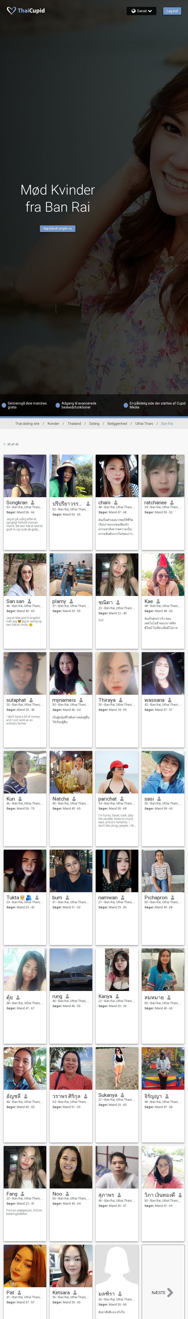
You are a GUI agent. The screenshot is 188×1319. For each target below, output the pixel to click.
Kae (148, 601)
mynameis (64, 700)
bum (57, 898)
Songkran (16, 503)
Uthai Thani (144, 424)
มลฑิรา (106, 1294)
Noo (57, 1194)
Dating (94, 424)
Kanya (105, 996)
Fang (11, 1194)
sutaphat (16, 700)
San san (15, 601)
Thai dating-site (27, 424)
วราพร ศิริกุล (66, 1096)
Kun (10, 799)
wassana (154, 700)
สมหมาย (154, 997)
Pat (10, 1293)
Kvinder (53, 424)
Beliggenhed (117, 424)
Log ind (172, 11)
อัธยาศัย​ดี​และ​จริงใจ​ (111, 1312)
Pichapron (155, 898)
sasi (149, 799)
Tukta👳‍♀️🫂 (19, 898)
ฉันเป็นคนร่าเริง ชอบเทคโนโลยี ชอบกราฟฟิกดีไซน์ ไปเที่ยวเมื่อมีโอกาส (160, 623)
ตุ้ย (9, 997)
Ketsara (61, 1293)
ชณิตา (105, 602)
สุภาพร (106, 1195)
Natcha (60, 799)
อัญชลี (13, 1096)
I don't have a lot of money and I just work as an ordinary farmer (23, 720)
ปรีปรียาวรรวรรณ (67, 504)
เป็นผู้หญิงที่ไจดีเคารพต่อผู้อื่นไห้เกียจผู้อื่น (70, 720)
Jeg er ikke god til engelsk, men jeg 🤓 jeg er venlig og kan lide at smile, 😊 (24, 621)
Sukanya (107, 1095)
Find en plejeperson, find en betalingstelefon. (24, 1212)
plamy (59, 601)
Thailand (74, 424)
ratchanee (155, 503)
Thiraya (107, 700)
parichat (107, 799)
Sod (100, 620)
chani (104, 503)
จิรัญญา (153, 1096)
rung (57, 996)
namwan (108, 898)
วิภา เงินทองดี (159, 1195)
